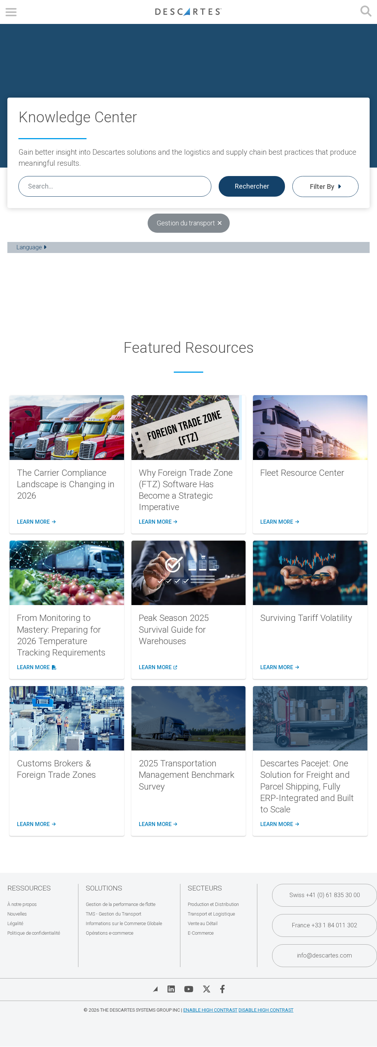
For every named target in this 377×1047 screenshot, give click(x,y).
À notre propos (22, 904)
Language (30, 247)
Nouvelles (17, 914)
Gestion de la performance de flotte (120, 904)
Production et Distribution (213, 904)
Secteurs (205, 888)
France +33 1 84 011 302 (324, 925)
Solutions (104, 888)
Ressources (29, 888)
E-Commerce (201, 933)
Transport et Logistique (211, 914)
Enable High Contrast (210, 1010)
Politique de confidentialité (33, 933)
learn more (35, 522)
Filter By (323, 186)
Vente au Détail (203, 923)
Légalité (15, 923)
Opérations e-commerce (109, 933)
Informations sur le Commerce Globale (124, 923)
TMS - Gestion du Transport (113, 914)
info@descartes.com (324, 955)
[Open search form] (365, 12)
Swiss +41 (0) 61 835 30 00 (324, 895)
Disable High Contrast (266, 1010)
